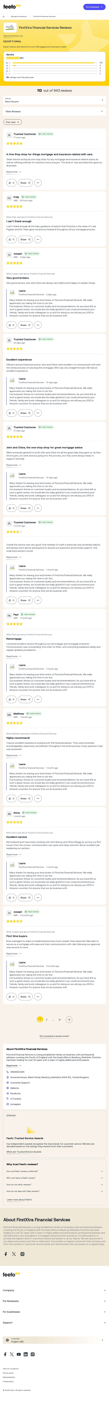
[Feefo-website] (11, 7)
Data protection (9, 1377)
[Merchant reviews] (10, 27)
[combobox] (54, 100)
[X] (12, 1354)
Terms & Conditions (10, 1369)
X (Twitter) (15, 1098)
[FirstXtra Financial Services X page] (14, 1254)
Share (23, 182)
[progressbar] (53, 62)
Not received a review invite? (54, 1036)
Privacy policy (8, 1373)
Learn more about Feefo (19, 1199)
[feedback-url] (14, 143)
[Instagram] (33, 1354)
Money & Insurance (19, 16)
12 (60, 1019)
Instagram (15, 1104)
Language (15, 1339)
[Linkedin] (26, 1354)
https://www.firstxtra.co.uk (13, 36)
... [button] (53, 1019)
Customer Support (20, 1082)
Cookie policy (8, 1381)
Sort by (8, 99)
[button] (54, 100)
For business (92, 7)
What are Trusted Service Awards (24, 1151)
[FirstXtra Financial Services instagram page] (22, 1254)
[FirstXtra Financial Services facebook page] (5, 1254)
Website (14, 1088)
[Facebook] (5, 1354)
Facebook (15, 1093)
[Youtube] (19, 1354)
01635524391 (17, 1072)
